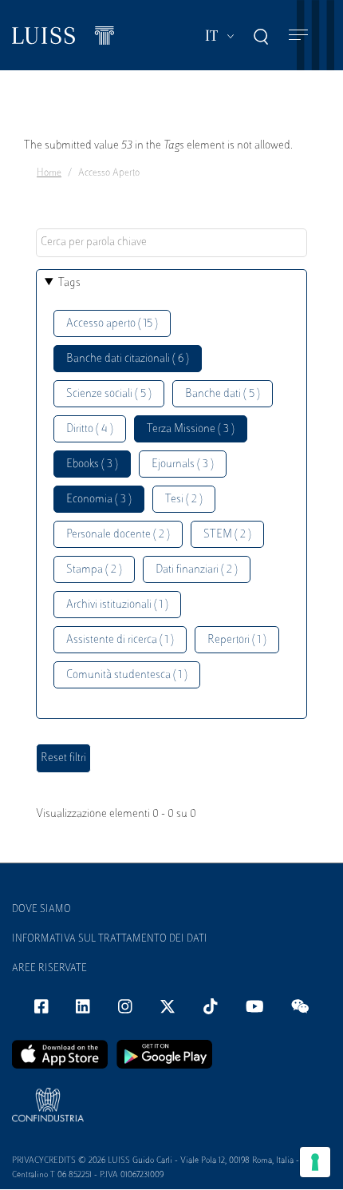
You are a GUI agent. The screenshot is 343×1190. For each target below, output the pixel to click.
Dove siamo (41, 909)
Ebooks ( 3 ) (92, 464)
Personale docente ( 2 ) (118, 535)
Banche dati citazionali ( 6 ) (127, 359)
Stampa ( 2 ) (94, 570)
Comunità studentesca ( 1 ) (126, 675)
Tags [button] (69, 283)
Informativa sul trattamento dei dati (109, 939)
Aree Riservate (49, 969)
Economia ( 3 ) (99, 500)
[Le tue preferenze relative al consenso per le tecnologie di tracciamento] (315, 1162)
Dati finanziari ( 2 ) (197, 570)
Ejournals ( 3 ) (183, 464)
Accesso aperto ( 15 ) (112, 324)
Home (49, 173)
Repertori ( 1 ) (236, 640)
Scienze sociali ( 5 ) (109, 394)
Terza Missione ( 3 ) (191, 429)
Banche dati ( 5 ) (222, 394)
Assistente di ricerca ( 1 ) (120, 640)
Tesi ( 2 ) (184, 500)
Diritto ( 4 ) (89, 429)
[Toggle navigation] (298, 36)
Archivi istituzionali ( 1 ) (117, 605)
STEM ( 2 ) (227, 535)
